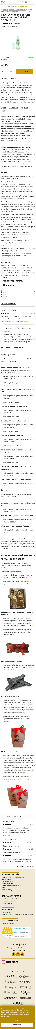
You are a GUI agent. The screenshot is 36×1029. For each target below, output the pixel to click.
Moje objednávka (7, 903)
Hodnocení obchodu (8, 923)
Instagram (12, 961)
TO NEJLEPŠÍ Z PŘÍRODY (17, 7)
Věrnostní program (7, 881)
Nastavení (17, 1020)
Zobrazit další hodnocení (25, 866)
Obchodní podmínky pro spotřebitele (13, 877)
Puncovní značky (7, 890)
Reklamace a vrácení (8, 901)
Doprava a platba (7, 879)
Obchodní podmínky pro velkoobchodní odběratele (17, 914)
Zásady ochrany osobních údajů (11, 886)
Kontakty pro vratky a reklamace (12, 899)
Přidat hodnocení (8, 303)
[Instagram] (18, 954)
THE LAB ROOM (12, 26)
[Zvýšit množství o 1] (11, 71)
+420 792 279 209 (19, 951)
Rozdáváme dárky (7, 883)
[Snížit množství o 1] (2, 71)
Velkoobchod (6, 912)
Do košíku (26, 72)
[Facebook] (14, 954)
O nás (3, 888)
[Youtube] (22, 954)
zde (25, 577)
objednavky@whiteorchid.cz (19, 948)
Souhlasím (17, 1025)
